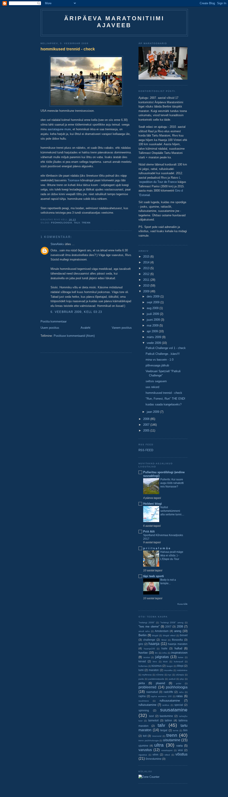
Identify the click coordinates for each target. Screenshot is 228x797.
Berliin (142, 635)
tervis (175, 730)
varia (179, 745)
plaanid (160, 683)
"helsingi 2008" (146, 622)
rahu (181, 692)
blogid (155, 635)
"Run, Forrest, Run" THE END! (165, 398)
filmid (164, 640)
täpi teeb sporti (153, 576)
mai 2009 (153, 325)
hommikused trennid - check (68, 49)
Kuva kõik (182, 604)
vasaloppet (167, 750)
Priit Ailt (149, 531)
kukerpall (178, 661)
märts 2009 (154, 337)
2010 (146, 285)
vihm (155, 754)
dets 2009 (153, 296)
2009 (146, 291)
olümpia (180, 674)
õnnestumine (153, 758)
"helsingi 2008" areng (172, 622)
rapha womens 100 (161, 696)
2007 (146, 424)
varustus (145, 750)
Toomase (73, 180)
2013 (146, 268)
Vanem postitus (122, 327)
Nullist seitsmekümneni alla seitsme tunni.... (172, 511)
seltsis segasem (156, 381)
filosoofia (177, 639)
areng (177, 631)
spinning (143, 710)
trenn (86, 222)
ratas (179, 696)
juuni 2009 (154, 319)
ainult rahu (144, 631)
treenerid (156, 736)
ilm (156, 653)
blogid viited (169, 635)
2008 (146, 419)
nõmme (160, 674)
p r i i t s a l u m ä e (156, 548)
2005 (146, 430)
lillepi (180, 665)
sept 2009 (153, 302)
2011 (146, 279)
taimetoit (153, 720)
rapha (142, 696)
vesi (180, 750)
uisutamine (171, 740)
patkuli (172, 679)
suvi (151, 715)
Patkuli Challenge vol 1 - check (166, 348)
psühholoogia (61, 222)
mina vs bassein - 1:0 (159, 359)
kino (155, 661)
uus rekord (152, 387)
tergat (163, 730)
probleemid (147, 687)
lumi (141, 670)
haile (164, 648)
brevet (183, 635)
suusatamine (173, 709)
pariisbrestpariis (156, 679)
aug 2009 (153, 308)
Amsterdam (162, 631)
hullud (178, 648)
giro (140, 643)
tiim (185, 730)
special (178, 704)
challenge (149, 639)
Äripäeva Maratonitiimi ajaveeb (114, 22)
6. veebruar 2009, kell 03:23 (76, 312)
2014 (146, 262)
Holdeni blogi (152, 503)
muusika (168, 670)
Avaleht (85, 327)
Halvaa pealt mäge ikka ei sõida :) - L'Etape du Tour (171, 555)
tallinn (168, 720)
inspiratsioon (179, 652)
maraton (154, 670)
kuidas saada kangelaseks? (163, 404)
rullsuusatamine (170, 700)
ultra (159, 744)
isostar (146, 657)
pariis (141, 679)
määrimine (182, 670)
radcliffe (168, 691)
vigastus (142, 755)
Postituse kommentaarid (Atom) (74, 335)
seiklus (165, 705)
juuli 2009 (153, 314)
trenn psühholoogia (148, 740)
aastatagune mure (59, 129)
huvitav (143, 652)
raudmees (143, 701)
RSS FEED (145, 450)
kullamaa (143, 666)
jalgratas (162, 657)
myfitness (147, 674)
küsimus (157, 665)
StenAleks (57, 244)
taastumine (166, 715)
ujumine (143, 745)
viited (167, 755)
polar (178, 683)
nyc (169, 674)
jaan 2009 (153, 411)
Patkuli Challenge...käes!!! (163, 353)
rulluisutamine (147, 704)
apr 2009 (153, 331)
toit (145, 735)
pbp (182, 679)
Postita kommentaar (54, 321)
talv (77, 222)
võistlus (181, 754)
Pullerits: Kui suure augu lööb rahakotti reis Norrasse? (172, 483)
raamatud (152, 691)
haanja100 (149, 648)
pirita (141, 683)
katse (180, 657)
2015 (146, 256)
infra (164, 653)
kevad (142, 661)
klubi (165, 661)
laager (170, 666)
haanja (154, 644)
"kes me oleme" (149, 626)
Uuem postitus (50, 327)
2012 (146, 274)
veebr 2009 (154, 343)
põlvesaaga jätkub (157, 365)
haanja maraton (177, 643)
